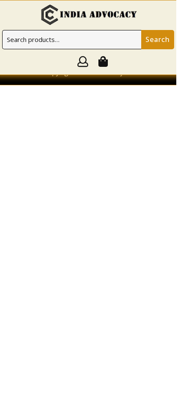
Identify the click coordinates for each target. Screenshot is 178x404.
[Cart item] (103, 63)
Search (157, 39)
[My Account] (82, 63)
